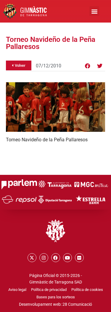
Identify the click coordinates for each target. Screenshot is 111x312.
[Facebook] (87, 66)
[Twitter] (99, 66)
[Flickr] (79, 257)
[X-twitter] (32, 257)
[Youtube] (67, 257)
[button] (94, 11)
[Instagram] (43, 257)
